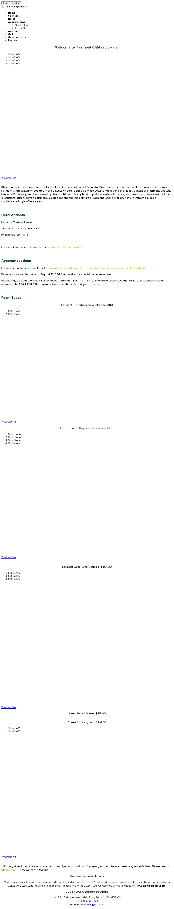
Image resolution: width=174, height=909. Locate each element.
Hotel (11, 18)
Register (13, 40)
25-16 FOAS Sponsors (14, 6)
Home (11, 12)
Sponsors (14, 15)
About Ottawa (16, 21)
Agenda (13, 31)
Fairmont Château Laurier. (66, 247)
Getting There (22, 28)
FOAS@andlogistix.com (90, 904)
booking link (13, 870)
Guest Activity (17, 37)
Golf (10, 34)
